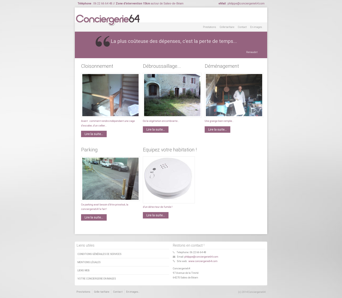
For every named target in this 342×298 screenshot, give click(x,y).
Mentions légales (89, 262)
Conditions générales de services (99, 254)
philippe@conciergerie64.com (201, 256)
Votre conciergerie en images (96, 278)
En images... (257, 27)
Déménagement (222, 66)
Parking (89, 150)
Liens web (83, 270)
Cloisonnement (97, 66)
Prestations (209, 27)
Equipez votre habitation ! (170, 150)
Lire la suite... (94, 134)
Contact (242, 27)
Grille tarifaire (227, 27)
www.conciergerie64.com (202, 261)
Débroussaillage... (162, 66)
